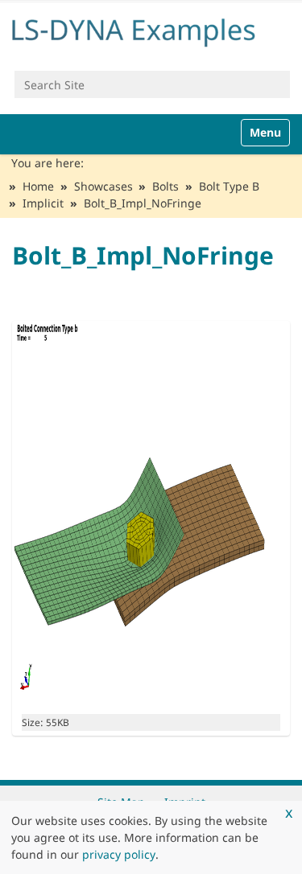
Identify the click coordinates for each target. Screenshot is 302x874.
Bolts (165, 186)
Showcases (103, 186)
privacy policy (118, 854)
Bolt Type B (229, 186)
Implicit (43, 203)
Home (38, 186)
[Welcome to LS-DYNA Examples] (151, 29)
